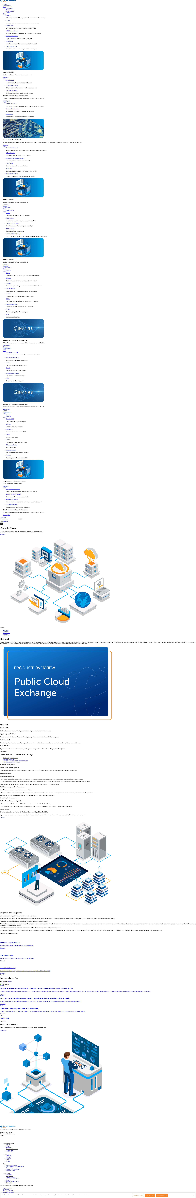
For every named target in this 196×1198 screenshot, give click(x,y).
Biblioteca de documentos (12, 357)
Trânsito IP (8, 1147)
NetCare (8, 213)
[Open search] (1, 521)
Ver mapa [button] (5, 145)
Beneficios (5, 631)
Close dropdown (7, 5)
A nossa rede (9, 429)
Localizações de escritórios (12, 1178)
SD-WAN (8, 15)
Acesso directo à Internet (12, 173)
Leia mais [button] (2, 817)
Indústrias (5, 266)
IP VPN (8, 20)
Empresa (5, 410)
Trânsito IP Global (10, 153)
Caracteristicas (6, 633)
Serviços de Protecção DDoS (13, 233)
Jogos (7, 314)
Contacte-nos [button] (3, 1030)
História (8, 439)
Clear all (10, 981)
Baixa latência (9, 41)
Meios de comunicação (11, 304)
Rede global (9, 1182)
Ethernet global (9, 25)
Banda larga (9, 168)
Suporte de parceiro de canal (13, 1169)
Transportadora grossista (12, 499)
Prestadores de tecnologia (12, 504)
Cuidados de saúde (10, 288)
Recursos (5, 346)
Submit (20, 519)
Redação (8, 368)
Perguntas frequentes (11, 1177)
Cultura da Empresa (11, 450)
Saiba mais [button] (5, 77)
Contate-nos (9, 1174)
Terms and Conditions (8, 1192)
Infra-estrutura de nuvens (12, 85)
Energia (8, 273)
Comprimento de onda (11, 46)
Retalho (8, 309)
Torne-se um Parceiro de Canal (13, 494)
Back (4, 7)
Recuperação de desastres (12, 108)
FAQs (7, 378)
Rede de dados (9, 8)
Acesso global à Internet (12, 147)
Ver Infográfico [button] (6, 101)
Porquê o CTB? (10, 419)
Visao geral (5, 630)
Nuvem (8, 9)
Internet (8, 12)
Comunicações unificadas (12, 223)
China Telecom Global (11, 1165)
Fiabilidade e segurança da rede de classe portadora (15, 760)
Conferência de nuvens (11, 90)
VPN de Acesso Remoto (12, 30)
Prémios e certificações (11, 445)
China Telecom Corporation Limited (15, 1166)
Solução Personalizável (8, 759)
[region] (98, 1195)
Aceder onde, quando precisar (10, 758)
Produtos (5, 4)
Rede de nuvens (10, 80)
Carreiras (8, 455)
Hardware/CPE (10, 218)
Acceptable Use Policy (8, 1190)
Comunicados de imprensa (12, 373)
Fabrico (8, 299)
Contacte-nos (6, 635)
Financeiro (8, 283)
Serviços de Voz (10, 228)
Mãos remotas (9, 114)
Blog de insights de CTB (12, 352)
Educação (8, 278)
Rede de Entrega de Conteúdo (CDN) (15, 158)
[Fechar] (193, 1195)
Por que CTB (9, 1176)
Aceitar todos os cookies (162, 1195)
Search (1, 519)
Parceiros (8, 416)
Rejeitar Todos (150, 1195)
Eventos (8, 362)
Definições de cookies (138, 1195)
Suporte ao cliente (10, 1170)
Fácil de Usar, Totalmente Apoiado (11, 762)
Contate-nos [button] (3, 517)
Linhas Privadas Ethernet (12, 36)
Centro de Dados (10, 11)
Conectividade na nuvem (12, 1149)
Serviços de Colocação (11, 103)
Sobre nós (8, 424)
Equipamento (9, 1151)
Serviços (5, 206)
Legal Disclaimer (7, 1188)
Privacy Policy (6, 1189)
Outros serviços (10, 210)
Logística (8, 293)
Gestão (7, 434)
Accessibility (9, 1168)
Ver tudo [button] (2, 982)
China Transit (9, 163)
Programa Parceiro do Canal (13, 489)
